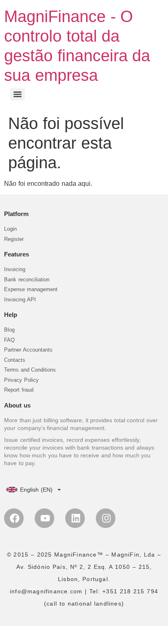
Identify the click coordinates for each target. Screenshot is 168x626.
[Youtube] (44, 518)
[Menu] (17, 94)
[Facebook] (14, 518)
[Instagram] (105, 518)
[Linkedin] (75, 518)
